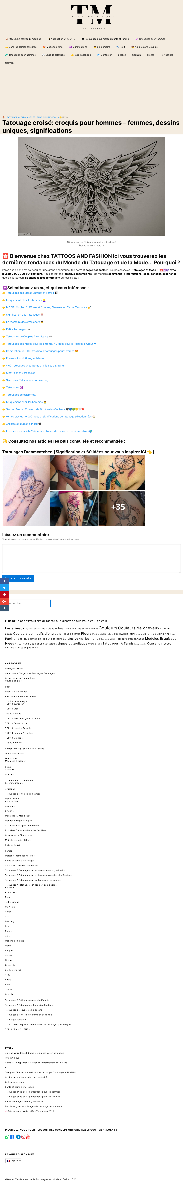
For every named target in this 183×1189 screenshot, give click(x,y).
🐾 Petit (120, 46)
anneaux (9, 769)
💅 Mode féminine (52, 46)
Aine (7, 936)
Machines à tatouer (15, 761)
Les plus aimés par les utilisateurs (40, 638)
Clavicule (10, 907)
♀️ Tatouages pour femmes (150, 38)
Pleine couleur (99, 634)
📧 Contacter (104, 54)
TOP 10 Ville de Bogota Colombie (22, 718)
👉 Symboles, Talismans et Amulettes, (25, 380)
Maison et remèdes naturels (20, 855)
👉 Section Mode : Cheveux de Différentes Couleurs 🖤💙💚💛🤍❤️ (43, 409)
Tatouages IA (113, 643)
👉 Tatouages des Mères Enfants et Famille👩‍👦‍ (30, 292)
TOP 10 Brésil (12, 708)
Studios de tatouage (16, 701)
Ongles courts (14, 647)
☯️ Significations (78, 46)
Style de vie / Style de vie (19, 780)
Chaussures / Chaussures (18, 835)
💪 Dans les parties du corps (20, 46)
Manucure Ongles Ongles (18, 820)
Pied (7, 984)
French (14, 1160)
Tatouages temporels (16, 1019)
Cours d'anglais (13, 680)
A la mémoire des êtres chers (20, 696)
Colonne (165, 628)
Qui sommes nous (14, 1082)
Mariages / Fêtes (14, 668)
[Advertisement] (91, 89)
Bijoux (8, 767)
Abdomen (10, 887)
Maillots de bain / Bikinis (18, 840)
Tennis (129, 643)
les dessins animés (88, 628)
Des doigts (11, 921)
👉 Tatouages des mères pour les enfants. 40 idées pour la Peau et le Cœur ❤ (49, 343)
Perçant (9, 851)
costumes (10, 806)
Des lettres (148, 633)
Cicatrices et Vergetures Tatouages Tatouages (30, 673)
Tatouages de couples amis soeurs (23, 1010)
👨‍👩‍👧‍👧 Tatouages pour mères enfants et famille (105, 38)
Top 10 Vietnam (13, 742)
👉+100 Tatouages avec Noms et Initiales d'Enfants (33, 365)
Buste (8, 979)
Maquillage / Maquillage (18, 816)
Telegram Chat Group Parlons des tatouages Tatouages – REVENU (40, 1072)
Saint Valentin (50, 644)
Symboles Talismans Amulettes (21, 865)
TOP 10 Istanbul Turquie (18, 728)
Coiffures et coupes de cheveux (22, 825)
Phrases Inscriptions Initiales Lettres (24, 748)
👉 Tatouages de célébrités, (19, 394)
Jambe (8, 989)
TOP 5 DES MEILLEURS (17, 1029)
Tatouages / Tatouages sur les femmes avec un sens (33, 880)
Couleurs (108, 627)
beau (61, 628)
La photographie (14, 783)
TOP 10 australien (14, 704)
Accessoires (11, 801)
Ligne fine (163, 633)
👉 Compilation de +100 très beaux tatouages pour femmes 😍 (40, 351)
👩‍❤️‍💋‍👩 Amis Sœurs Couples (144, 46)
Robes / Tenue (12, 845)
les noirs (92, 638)
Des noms (110, 639)
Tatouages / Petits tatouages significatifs (27, 1000)
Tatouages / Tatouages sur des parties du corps (31, 885)
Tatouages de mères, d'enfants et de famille (28, 1014)
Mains (8, 945)
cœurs (9, 634)
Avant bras (11, 892)
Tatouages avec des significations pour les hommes (32, 1092)
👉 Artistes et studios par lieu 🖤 (21, 423)
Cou (7, 916)
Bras (7, 897)
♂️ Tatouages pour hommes (20, 54)
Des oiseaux (49, 628)
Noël (81, 639)
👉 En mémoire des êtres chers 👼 (23, 321)
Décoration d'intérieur (16, 691)
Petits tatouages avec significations (24, 1101)
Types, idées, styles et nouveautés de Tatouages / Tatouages (38, 1024)
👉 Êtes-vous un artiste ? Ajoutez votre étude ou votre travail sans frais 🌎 (47, 431)
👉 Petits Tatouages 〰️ (16, 329)
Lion (138, 634)
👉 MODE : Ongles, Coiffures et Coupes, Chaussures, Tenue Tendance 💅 (46, 307)
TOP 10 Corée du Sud (16, 723)
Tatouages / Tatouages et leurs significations (33, 117)
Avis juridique (12, 1058)
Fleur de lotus (71, 633)
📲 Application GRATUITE (61, 38)
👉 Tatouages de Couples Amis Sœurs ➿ (27, 336)
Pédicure (121, 638)
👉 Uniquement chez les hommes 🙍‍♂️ (24, 401)
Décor (8, 686)
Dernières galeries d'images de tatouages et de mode (33, 1106)
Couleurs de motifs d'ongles (35, 633)
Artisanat (10, 789)
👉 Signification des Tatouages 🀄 (22, 314)
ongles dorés (31, 647)
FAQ (7, 1067)
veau (7, 974)
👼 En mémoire (102, 46)
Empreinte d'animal (33, 629)
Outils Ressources (14, 753)
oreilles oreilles (13, 970)
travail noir (71, 628)
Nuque (8, 960)
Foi (60, 634)
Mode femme (12, 798)
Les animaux (14, 628)
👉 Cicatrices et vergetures (18, 372)
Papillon (11, 638)
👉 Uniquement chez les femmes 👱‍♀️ (24, 300)
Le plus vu (70, 638)
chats (111, 634)
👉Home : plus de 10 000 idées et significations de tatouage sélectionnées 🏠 (49, 416)
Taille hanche (12, 902)
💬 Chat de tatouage (53, 54)
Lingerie (9, 811)
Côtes (8, 911)
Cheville (9, 994)
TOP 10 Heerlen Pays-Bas (19, 733)
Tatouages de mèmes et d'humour (23, 794)
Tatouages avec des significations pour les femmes (32, 1096)
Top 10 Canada (13, 713)
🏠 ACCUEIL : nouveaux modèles (23, 38)
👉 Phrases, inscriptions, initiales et (23, 358)
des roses (36, 643)
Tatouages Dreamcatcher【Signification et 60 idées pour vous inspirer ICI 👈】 (79, 451)
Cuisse (8, 955)
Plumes (18, 644)
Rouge (25, 643)
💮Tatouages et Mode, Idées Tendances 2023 (29, 1111)
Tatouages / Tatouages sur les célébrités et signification (35, 870)
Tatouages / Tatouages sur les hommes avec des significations (38, 875)
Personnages (136, 638)
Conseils (153, 643)
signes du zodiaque (72, 643)
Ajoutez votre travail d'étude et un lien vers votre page (34, 1053)
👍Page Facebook (81, 54)
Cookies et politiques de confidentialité (26, 1077)
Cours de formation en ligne (20, 678)
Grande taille (95, 644)
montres (9, 774)
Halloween (121, 633)
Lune (172, 634)
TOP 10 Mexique (14, 738)
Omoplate (10, 965)
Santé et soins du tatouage (19, 860)
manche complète (14, 941)
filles (101, 639)
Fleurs (86, 634)
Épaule (8, 931)
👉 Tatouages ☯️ (12, 387)
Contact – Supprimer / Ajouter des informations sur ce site (36, 1062)
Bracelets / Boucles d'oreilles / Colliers (25, 830)
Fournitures (11, 758)
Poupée (9, 950)
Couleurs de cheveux (138, 628)
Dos (7, 926)
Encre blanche (140, 644)
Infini (132, 633)
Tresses (166, 643)
